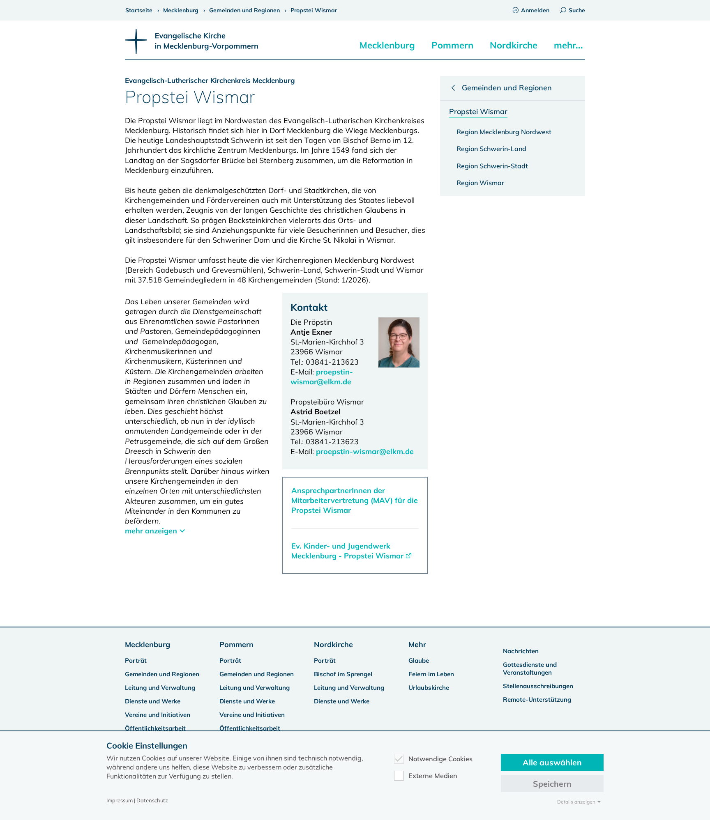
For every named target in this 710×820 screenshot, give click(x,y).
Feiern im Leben (431, 674)
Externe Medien (432, 776)
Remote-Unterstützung (537, 699)
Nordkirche (513, 45)
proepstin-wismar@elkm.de (321, 376)
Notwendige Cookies (440, 759)
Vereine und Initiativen (157, 715)
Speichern (552, 784)
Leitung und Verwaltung (160, 687)
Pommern (452, 45)
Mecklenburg (387, 45)
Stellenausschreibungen (538, 686)
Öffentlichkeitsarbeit (155, 728)
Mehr (417, 644)
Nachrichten (521, 651)
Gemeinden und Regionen (162, 674)
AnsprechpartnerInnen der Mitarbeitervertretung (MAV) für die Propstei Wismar (354, 500)
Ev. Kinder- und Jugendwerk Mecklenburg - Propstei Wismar (347, 550)
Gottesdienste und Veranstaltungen (530, 668)
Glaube (418, 660)
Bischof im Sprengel (343, 674)
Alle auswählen (552, 762)
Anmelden (535, 10)
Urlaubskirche (428, 687)
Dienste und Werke (152, 701)
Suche (577, 10)
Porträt (136, 660)
